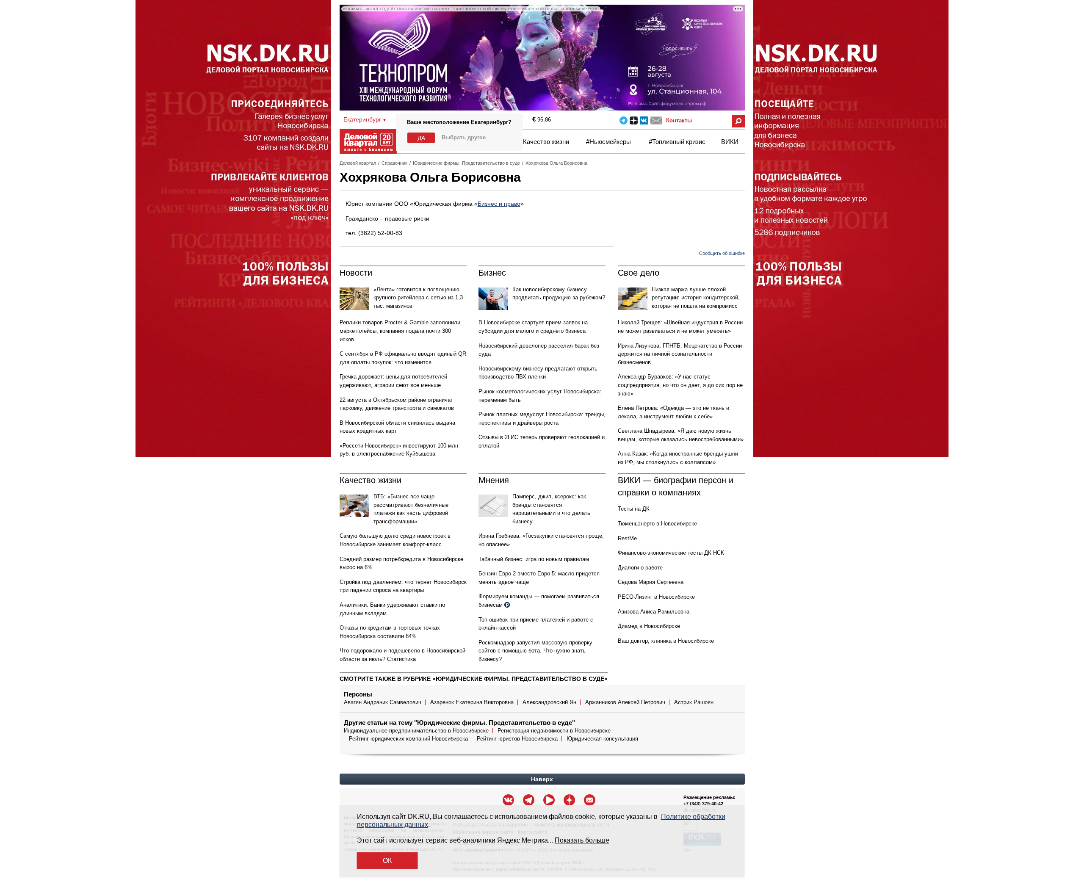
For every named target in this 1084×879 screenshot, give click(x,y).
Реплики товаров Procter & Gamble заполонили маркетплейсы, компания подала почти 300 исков (400, 330)
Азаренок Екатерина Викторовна (472, 702)
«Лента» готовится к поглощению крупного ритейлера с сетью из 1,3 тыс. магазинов (418, 297)
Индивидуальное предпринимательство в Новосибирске (416, 730)
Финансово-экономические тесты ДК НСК (671, 553)
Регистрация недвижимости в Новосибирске (554, 730)
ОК (387, 860)
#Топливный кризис (677, 141)
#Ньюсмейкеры (608, 141)
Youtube (549, 800)
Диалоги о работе (640, 567)
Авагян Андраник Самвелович (382, 702)
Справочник (394, 163)
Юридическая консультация (602, 738)
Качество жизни (546, 141)
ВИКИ (729, 141)
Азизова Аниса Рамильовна (653, 611)
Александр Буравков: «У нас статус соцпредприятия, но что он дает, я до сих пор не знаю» (680, 384)
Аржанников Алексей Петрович (625, 702)
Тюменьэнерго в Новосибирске (657, 523)
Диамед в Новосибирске (649, 626)
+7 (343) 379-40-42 (703, 803)
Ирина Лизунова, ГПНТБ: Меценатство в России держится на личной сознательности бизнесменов (680, 354)
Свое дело (638, 272)
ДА (421, 138)
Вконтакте (644, 120)
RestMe (627, 538)
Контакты (679, 120)
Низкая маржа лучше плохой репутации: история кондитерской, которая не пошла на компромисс (696, 297)
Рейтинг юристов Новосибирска (517, 738)
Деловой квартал (358, 163)
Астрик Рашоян (693, 702)
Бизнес (492, 272)
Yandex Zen (634, 120)
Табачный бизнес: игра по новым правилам (533, 559)
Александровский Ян (549, 702)
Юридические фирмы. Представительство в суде (466, 163)
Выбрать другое (464, 137)
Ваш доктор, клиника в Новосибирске (666, 641)
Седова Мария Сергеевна (650, 582)
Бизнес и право (499, 203)
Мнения (493, 480)
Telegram (623, 120)
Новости (356, 272)
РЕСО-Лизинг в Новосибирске (656, 597)
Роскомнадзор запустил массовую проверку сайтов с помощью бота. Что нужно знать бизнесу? (535, 650)
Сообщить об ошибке (722, 253)
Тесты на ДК (634, 509)
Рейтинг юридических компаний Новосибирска (408, 738)
